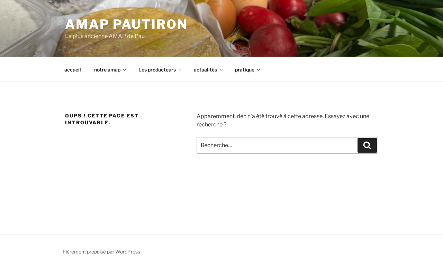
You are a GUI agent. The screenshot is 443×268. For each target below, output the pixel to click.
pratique (244, 70)
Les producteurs (157, 70)
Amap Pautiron (126, 24)
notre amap (107, 70)
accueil (72, 70)
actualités (205, 70)
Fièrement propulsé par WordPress (101, 252)
